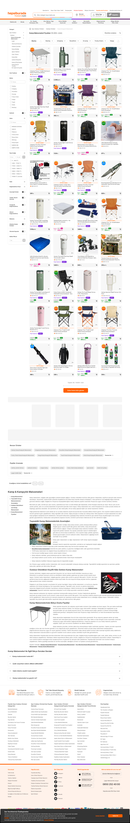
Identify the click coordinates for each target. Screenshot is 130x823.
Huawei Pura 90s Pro (105, 726)
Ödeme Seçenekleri (36, 788)
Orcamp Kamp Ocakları (37, 735)
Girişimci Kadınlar (78, 10)
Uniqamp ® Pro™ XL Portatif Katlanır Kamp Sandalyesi (110, 71)
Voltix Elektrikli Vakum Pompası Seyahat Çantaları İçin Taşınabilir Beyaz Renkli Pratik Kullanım (109, 143)
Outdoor (12, 35)
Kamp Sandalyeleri (12, 733)
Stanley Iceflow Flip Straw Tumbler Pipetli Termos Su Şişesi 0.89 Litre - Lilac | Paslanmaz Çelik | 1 (87, 366)
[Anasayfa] (30, 29)
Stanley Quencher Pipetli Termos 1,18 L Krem (111, 292)
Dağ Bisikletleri (81, 717)
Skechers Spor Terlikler (37, 757)
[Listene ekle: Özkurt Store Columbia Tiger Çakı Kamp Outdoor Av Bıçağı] (49, 345)
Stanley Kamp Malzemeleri (48, 644)
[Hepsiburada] (17, 13)
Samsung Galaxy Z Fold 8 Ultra (108, 749)
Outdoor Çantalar (16, 46)
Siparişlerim (46, 10)
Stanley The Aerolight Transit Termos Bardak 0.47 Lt (63, 143)
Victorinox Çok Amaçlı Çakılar (38, 738)
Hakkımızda (11, 772)
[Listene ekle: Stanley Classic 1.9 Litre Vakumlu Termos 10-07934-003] (72, 48)
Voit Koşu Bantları (35, 746)
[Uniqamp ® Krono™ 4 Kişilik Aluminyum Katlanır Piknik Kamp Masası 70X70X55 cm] (40, 57)
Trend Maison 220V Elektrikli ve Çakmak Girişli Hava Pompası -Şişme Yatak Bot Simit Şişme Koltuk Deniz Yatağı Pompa (87, 257)
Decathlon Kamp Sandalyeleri (38, 727)
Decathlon (14, 91)
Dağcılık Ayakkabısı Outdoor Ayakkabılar (64, 743)
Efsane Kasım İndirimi (105, 718)
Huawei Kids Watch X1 (106, 720)
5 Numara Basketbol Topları (61, 754)
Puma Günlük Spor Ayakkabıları (39, 714)
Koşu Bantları (11, 719)
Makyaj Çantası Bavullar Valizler (62, 733)
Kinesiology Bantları (82, 746)
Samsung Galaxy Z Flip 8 (106, 752)
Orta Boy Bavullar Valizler (60, 714)
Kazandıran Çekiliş (105, 731)
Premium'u (18, 16)
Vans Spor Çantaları (36, 751)
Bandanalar (80, 719)
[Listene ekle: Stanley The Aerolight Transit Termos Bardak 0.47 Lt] (72, 122)
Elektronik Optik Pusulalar (83, 712)
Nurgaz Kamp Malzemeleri (46, 646)
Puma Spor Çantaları (36, 749)
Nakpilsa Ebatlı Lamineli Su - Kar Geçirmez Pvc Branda (62, 221)
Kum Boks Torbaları (82, 738)
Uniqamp (14, 88)
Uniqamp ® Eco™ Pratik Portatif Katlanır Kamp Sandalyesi (62, 330)
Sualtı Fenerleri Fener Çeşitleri (61, 741)
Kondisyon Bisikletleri (13, 741)
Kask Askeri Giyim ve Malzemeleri (62, 746)
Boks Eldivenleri (81, 759)
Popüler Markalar (104, 715)
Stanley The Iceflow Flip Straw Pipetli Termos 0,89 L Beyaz (63, 257)
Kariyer (10, 783)
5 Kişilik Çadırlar (81, 733)
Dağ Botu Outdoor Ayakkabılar (61, 757)
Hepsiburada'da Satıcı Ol (116, 10)
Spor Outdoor (13, 32)
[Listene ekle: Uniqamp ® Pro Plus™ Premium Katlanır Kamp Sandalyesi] (49, 122)
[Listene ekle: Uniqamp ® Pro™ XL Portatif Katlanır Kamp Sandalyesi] (120, 48)
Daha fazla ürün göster (75, 390)
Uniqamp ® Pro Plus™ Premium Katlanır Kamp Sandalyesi (38, 145)
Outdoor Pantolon (81, 749)
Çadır (13, 41)
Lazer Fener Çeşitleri (59, 719)
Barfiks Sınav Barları (13, 738)
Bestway (14, 107)
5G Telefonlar (103, 741)
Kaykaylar (80, 751)
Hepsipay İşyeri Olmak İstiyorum (39, 778)
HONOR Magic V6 (105, 757)
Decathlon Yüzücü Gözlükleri (38, 743)
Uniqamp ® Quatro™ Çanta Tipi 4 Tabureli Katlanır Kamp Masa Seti (62, 185)
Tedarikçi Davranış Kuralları (38, 780)
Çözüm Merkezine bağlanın (111, 773)
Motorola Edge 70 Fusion (106, 736)
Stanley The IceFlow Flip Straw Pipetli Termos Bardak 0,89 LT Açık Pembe (87, 69)
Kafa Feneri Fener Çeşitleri (60, 717)
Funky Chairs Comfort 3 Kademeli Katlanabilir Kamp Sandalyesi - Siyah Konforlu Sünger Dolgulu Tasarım (63, 293)
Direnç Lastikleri (81, 714)
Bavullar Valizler (12, 717)
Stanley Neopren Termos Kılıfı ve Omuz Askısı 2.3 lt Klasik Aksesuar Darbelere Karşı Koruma (38, 183)
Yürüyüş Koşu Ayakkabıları (14, 759)
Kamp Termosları (12, 727)
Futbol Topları (11, 746)
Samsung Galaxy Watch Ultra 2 (108, 755)
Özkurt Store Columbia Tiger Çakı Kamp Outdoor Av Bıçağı (38, 368)
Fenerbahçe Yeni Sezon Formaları (16, 722)
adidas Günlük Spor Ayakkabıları (39, 712)
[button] (23, 157)
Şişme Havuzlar (12, 725)
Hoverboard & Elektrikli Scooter (16, 749)
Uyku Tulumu (15, 54)
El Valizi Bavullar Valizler (60, 727)
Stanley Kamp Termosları (37, 709)
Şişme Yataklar (15, 51)
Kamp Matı (14, 57)
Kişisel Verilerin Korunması (14, 786)
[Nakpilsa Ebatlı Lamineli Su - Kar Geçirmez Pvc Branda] (63, 208)
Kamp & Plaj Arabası (17, 62)
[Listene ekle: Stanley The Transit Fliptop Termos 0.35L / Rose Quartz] (96, 271)
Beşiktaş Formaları (12, 743)
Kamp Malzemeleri (17, 496)
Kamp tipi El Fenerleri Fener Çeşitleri (63, 725)
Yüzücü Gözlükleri (12, 757)
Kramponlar (11, 730)
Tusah (13, 102)
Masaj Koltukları (81, 730)
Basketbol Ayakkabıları (83, 735)
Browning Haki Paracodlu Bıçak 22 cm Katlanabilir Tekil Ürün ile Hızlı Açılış (111, 183)
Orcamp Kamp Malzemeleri (66, 644)
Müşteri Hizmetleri (89, 10)
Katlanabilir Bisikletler (82, 727)
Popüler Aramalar (104, 712)
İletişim (9, 796)
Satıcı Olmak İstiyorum (36, 775)
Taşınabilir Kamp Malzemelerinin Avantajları (16, 501)
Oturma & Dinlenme (17, 43)
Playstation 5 (103, 734)
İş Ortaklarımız (11, 775)
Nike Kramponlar (35, 725)
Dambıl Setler (11, 751)
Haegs (13, 99)
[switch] (24, 73)
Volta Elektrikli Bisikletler (37, 722)
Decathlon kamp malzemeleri (41, 548)
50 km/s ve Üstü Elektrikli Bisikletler (63, 735)
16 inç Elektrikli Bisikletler (60, 730)
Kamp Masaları (11, 754)
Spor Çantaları (81, 741)
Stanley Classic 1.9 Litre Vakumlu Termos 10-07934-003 (62, 69)
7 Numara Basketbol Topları (61, 751)
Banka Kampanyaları (36, 791)
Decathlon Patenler (36, 754)
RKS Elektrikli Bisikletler (37, 717)
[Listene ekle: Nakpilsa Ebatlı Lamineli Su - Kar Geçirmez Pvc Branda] (72, 200)
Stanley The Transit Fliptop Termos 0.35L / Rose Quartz (86, 292)
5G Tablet (102, 739)
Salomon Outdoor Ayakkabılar (38, 719)
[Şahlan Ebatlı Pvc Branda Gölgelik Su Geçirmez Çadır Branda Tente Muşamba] (40, 244)
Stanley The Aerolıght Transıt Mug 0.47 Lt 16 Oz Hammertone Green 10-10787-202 (40, 293)
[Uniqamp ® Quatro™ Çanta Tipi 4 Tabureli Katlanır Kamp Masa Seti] (63, 171)
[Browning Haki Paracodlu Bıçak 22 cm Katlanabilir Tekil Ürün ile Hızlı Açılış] (111, 171)
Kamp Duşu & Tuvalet (15, 65)
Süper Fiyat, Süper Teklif (57, 10)
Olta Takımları (11, 735)
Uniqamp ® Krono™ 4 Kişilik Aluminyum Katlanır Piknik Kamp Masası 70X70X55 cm (40, 71)
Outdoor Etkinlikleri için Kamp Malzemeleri (17, 508)
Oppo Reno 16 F (104, 744)
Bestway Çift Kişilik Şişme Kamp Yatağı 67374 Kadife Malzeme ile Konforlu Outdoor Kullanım (87, 221)
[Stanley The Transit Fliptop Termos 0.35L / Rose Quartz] (87, 280)
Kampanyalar (68, 10)
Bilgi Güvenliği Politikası (14, 788)
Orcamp (14, 94)
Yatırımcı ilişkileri (12, 778)
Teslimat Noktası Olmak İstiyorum (39, 786)
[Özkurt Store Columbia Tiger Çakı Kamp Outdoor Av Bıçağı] (40, 354)
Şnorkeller (80, 725)
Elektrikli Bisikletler (12, 709)
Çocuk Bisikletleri (12, 712)
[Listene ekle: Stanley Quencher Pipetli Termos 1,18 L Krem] (120, 271)
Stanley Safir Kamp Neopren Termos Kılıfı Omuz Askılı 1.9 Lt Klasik (63, 366)
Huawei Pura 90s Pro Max (107, 723)
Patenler (10, 714)
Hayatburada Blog (35, 772)
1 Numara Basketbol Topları (61, 749)
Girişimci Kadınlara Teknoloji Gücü (39, 783)
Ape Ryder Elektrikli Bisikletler (38, 730)
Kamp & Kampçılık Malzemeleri (16, 38)
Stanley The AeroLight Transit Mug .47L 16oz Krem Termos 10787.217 (39, 221)
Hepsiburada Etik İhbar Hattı (111, 791)
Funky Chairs (15, 96)
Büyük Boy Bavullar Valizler (61, 712)
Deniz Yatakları (81, 757)
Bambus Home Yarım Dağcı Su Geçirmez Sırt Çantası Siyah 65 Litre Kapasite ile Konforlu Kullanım (87, 145)
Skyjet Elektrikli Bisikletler (37, 733)
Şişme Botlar (80, 709)
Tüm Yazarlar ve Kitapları (106, 710)
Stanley (14, 86)
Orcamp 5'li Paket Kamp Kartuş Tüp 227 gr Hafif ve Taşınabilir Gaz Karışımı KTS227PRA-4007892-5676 (111, 366)
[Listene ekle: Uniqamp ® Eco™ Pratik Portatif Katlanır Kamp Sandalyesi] (72, 307)
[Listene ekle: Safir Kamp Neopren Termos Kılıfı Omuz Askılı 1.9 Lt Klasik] (72, 345)
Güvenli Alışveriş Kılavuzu (14, 791)
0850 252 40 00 (111, 784)
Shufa (13, 104)
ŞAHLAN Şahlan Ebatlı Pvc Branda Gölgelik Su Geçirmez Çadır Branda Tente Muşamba (39, 257)
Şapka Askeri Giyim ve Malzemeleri (63, 738)
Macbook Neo (104, 728)
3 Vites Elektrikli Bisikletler (60, 722)
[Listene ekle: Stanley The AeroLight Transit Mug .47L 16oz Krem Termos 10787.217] (49, 200)
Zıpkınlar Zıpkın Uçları (82, 722)
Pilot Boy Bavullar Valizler (60, 759)
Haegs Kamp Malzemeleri (104, 644)
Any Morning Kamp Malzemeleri (85, 644)
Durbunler (79, 743)
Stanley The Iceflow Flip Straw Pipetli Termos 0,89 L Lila (39, 107)
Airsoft (79, 754)
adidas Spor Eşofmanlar (37, 741)
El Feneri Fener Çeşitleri (60, 709)
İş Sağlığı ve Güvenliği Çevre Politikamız (18, 794)
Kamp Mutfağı (15, 49)
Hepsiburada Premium (102, 10)
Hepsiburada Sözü (105, 707)
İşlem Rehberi (34, 794)
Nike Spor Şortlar (35, 759)
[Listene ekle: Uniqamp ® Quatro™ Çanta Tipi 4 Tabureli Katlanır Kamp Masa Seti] (72, 162)
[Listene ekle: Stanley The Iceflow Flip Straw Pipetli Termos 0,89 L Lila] (49, 86)
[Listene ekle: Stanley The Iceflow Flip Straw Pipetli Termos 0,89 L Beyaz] (72, 236)
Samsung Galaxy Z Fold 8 (106, 747)
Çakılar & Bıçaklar (16, 59)
